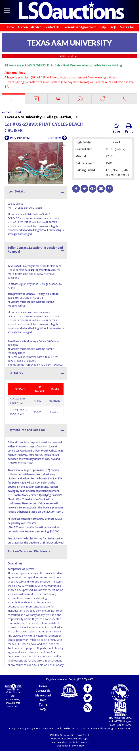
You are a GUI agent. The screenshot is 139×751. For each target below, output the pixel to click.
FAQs (112, 27)
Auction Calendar (29, 27)
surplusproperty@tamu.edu (40, 269)
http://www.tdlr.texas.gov (74, 738)
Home (10, 27)
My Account (43, 695)
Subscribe (127, 27)
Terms (43, 705)
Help (102, 27)
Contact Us (52, 27)
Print (129, 131)
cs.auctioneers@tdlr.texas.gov (73, 742)
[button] (63, 146)
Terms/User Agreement (79, 27)
